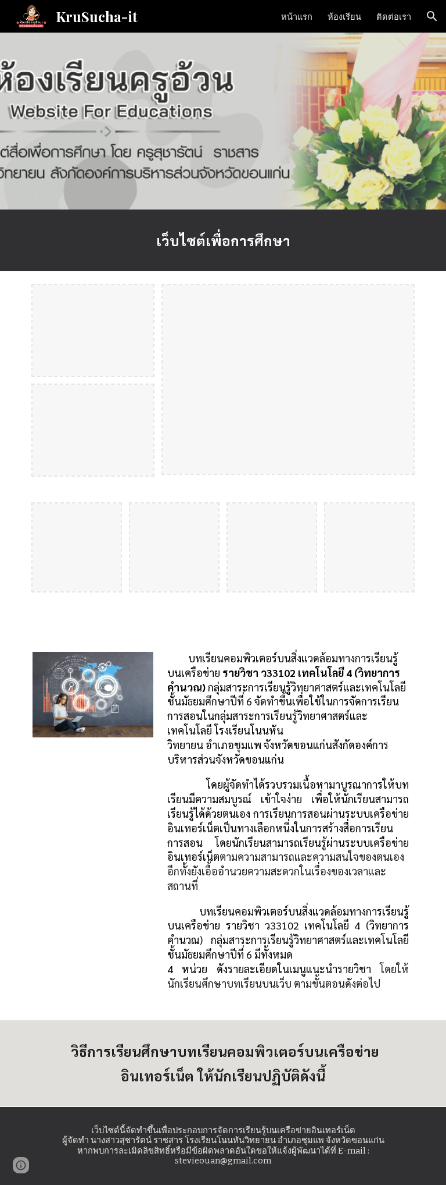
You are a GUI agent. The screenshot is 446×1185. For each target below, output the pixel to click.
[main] (223, 240)
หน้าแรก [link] (296, 16)
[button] (432, 16)
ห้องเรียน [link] (344, 16)
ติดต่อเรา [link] (393, 16)
